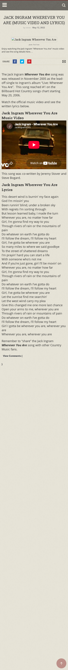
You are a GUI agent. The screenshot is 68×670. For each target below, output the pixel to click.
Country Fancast (22, 5)
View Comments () (12, 360)
